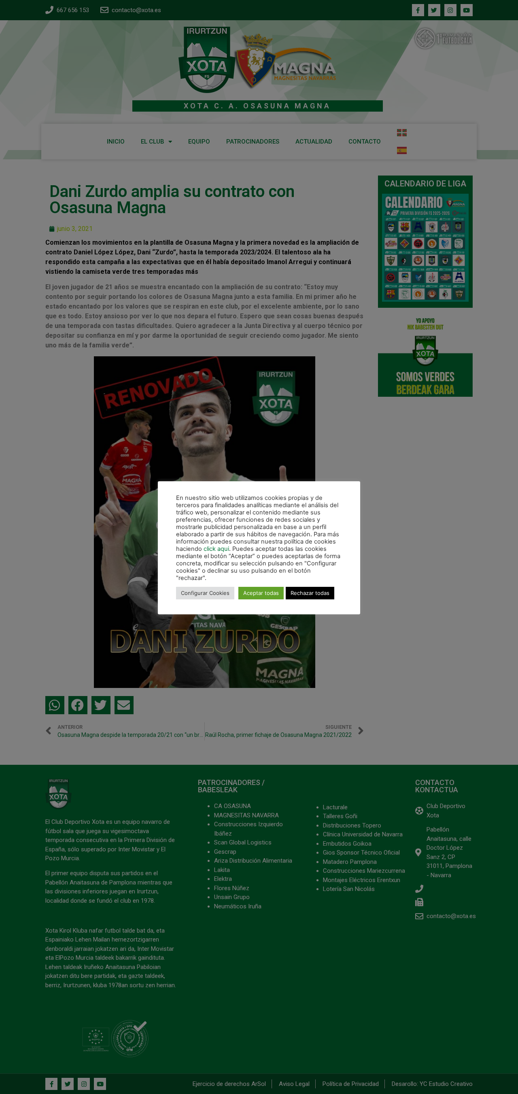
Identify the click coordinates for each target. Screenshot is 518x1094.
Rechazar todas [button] (310, 593)
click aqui (216, 548)
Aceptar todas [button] (261, 593)
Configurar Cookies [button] (205, 593)
